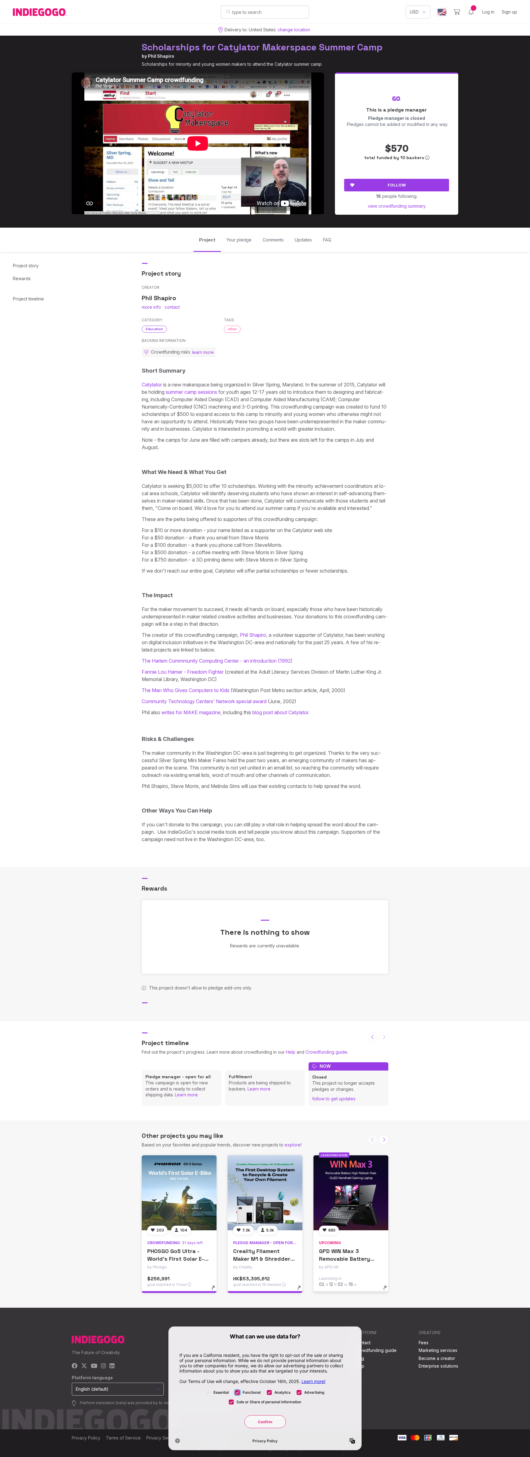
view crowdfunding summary (397, 206)
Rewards (22, 278)
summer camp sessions (191, 392)
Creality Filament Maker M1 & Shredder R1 (261, 1258)
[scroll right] (383, 1139)
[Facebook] (75, 1366)
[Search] (228, 11)
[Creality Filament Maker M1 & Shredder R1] (265, 1192)
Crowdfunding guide (326, 1052)
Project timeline (28, 298)
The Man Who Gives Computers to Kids (185, 690)
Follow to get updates (333, 1098)
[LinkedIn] (111, 1366)
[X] (84, 1366)
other (232, 329)
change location (294, 29)
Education (154, 329)
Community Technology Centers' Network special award (204, 701)
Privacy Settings (162, 1437)
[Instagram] (103, 1366)
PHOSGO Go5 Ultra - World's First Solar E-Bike (175, 1258)
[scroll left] (372, 1037)
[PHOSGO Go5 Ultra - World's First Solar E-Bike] (179, 1192)
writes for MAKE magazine (191, 712)
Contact (363, 1342)
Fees (423, 1342)
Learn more (186, 1094)
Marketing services (438, 1350)
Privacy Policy (86, 1437)
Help (290, 1052)
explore (293, 1144)
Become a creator (437, 1358)
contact (172, 307)
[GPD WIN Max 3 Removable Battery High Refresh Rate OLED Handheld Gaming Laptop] (350, 1192)
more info (151, 307)
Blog (359, 1358)
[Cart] (457, 12)
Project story (26, 265)
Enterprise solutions (438, 1366)
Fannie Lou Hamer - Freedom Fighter (183, 672)
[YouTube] (94, 1366)
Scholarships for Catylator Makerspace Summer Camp (262, 47)
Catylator (152, 385)
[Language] (442, 12)
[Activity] (471, 12)
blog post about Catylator (280, 712)
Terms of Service (123, 1437)
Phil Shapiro (161, 56)
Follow (397, 184)
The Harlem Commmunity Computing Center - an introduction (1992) (217, 661)
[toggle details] (216, 1290)
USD (414, 11)
